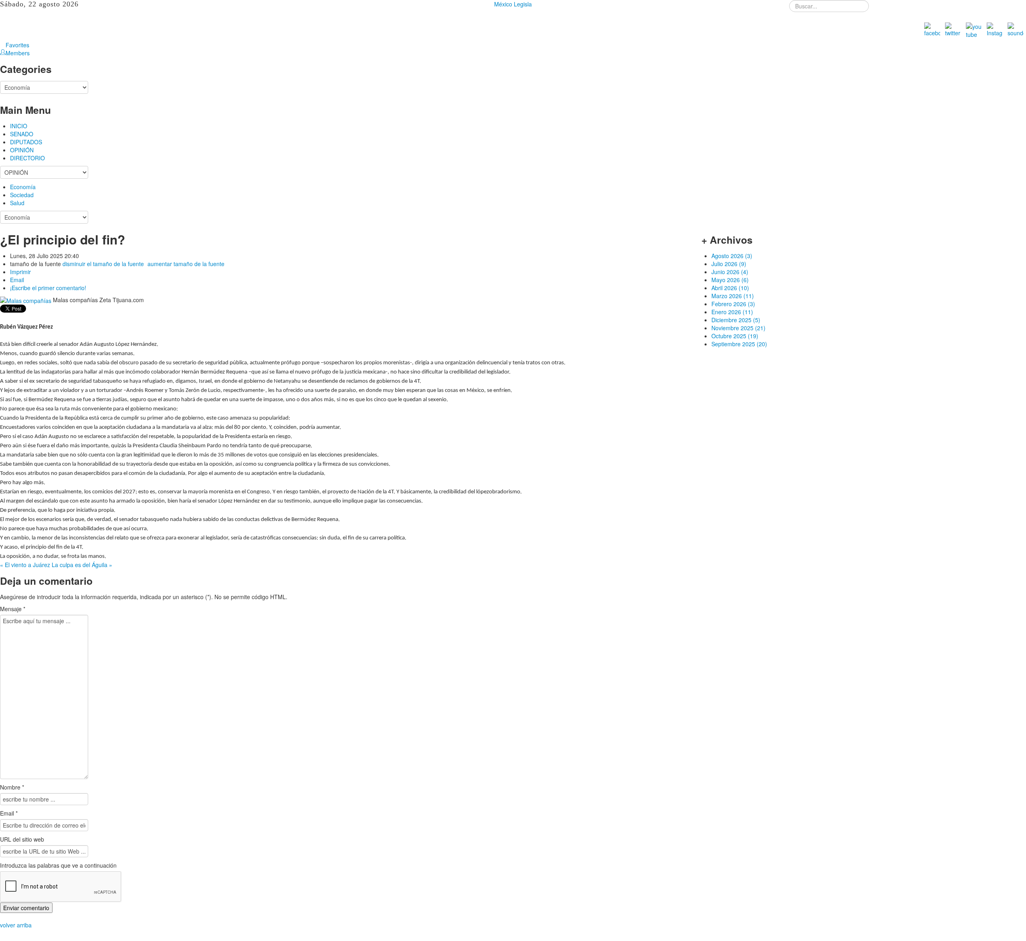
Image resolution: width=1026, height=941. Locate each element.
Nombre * (12, 787)
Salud (17, 203)
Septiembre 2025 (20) (739, 344)
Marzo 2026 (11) (732, 296)
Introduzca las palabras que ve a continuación (58, 865)
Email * (9, 813)
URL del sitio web (22, 839)
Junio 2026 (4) (729, 272)
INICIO (18, 126)
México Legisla (513, 4)
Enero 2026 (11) (732, 312)
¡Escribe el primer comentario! (48, 288)
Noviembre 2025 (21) (738, 328)
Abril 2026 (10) (730, 288)
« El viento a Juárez (26, 565)
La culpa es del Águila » (82, 565)
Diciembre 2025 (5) (735, 320)
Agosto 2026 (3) (731, 256)
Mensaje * (12, 609)
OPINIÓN (22, 150)
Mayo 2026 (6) (730, 280)
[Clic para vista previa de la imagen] (26, 300)
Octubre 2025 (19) (734, 336)
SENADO (21, 134)
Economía (23, 187)
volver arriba (16, 925)
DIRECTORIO (27, 158)
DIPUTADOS (26, 142)
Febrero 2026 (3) (733, 304)
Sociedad (22, 195)
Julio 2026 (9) (728, 264)
